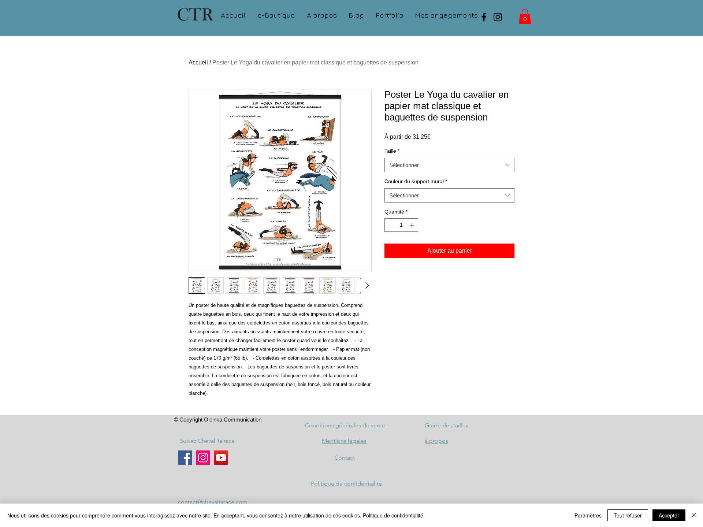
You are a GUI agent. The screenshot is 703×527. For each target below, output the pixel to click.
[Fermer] (694, 515)
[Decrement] (390, 225)
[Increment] (412, 225)
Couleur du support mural (415, 181)
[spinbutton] (401, 225)
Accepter (669, 515)
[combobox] (449, 165)
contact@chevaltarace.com (213, 501)
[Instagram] (497, 17)
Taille (391, 151)
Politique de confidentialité (393, 515)
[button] (524, 16)
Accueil (198, 62)
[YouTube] (221, 457)
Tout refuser (628, 515)
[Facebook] (484, 17)
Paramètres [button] (588, 515)
